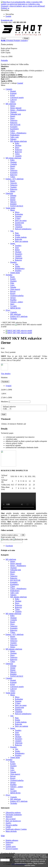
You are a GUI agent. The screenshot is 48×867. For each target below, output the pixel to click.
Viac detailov (6, 374)
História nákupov (12, 840)
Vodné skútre (10, 208)
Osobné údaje (11, 847)
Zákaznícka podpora (13, 812)
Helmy (12, 106)
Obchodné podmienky (14, 815)
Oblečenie (9, 193)
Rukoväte (18, 239)
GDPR (8, 827)
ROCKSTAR (15, 125)
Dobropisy (9, 842)
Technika (9, 275)
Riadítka (13, 300)
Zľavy (8, 310)
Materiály (9, 817)
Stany (12, 304)
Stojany (13, 298)
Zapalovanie (19, 223)
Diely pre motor (21, 220)
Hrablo (17, 235)
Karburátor (19, 214)
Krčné (12, 95)
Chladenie (18, 227)
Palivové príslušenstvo (23, 229)
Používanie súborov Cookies (16, 829)
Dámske (13, 195)
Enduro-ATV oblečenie (18, 316)
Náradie (13, 287)
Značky (8, 823)
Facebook (5, 382)
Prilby (17, 143)
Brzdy (12, 277)
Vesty (17, 248)
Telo (12, 231)
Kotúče (13, 279)
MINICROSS (15, 308)
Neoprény (18, 254)
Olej (16, 264)
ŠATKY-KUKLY (16, 206)
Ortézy (12, 102)
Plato (17, 233)
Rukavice (13, 122)
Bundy (12, 116)
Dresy (12, 118)
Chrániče (9, 89)
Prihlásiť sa (5, 8)
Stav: (3, 352)
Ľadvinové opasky (17, 97)
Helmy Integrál (15, 108)
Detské (12, 198)
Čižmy (12, 131)
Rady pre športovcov (13, 821)
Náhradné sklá (15, 114)
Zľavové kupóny (12, 849)
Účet (3, 836)
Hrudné (13, 91)
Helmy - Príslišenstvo (18, 110)
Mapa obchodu (11, 831)
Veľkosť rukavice (9, 407)
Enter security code (8, 537)
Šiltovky (13, 202)
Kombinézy (14, 129)
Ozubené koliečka (17, 296)
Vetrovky (13, 183)
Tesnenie (18, 216)
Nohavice (13, 120)
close (5, 860)
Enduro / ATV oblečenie (15, 179)
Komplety (14, 127)
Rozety (12, 293)
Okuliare (13, 112)
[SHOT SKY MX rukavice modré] (19, 331)
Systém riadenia (21, 237)
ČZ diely (13, 306)
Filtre (12, 283)
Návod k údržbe (11, 825)
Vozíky (17, 266)
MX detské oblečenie (13, 158)
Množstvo (4, 402)
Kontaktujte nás (6, 20)
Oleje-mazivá (15, 289)
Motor (12, 210)
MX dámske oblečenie (18, 141)
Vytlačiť (9, 386)
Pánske (12, 200)
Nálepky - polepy (16, 302)
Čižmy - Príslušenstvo (18, 133)
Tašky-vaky (14, 137)
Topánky (13, 187)
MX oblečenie (11, 104)
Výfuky (18, 218)
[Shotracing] (22, 36)
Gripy (12, 285)
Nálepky (13, 139)
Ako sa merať (11, 819)
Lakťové (13, 100)
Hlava (17, 212)
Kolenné (13, 93)
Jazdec (12, 243)
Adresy (8, 844)
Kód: (3, 348)
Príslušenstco (19, 268)
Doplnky (13, 262)
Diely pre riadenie (21, 241)
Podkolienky (15, 135)
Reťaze (13, 291)
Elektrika (18, 225)
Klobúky (13, 204)
